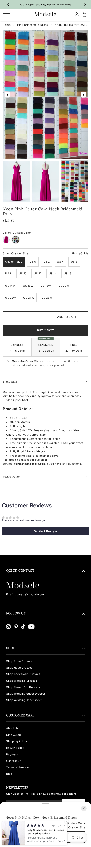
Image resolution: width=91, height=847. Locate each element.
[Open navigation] (8, 14)
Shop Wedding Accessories (24, 700)
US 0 (33, 261)
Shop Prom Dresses (19, 661)
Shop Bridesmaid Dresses (23, 674)
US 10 (23, 273)
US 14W (10, 285)
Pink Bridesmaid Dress (32, 24)
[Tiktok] (23, 626)
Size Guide (13, 734)
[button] (45, 531)
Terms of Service (17, 767)
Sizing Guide (79, 253)
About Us (12, 728)
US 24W (28, 297)
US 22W (10, 297)
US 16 (68, 273)
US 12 (38, 273)
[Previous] (8, 4)
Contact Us (13, 760)
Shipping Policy (16, 741)
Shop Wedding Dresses (21, 680)
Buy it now (45, 330)
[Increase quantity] (31, 317)
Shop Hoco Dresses (19, 667)
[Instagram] (8, 626)
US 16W (28, 285)
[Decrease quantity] (17, 317)
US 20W (63, 285)
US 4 (60, 261)
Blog (9, 773)
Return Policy (15, 747)
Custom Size (13, 261)
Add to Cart (67, 316)
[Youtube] (31, 626)
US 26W (47, 297)
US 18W (46, 285)
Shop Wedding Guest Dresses (26, 693)
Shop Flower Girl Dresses (23, 687)
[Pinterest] (16, 626)
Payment (12, 754)
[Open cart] (84, 14)
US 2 (46, 261)
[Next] (85, 4)
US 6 (74, 261)
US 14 (53, 273)
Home (7, 24)
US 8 (8, 273)
